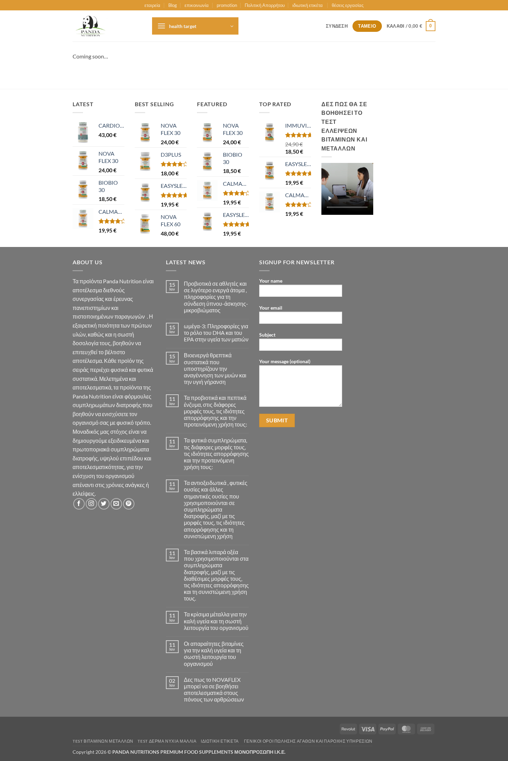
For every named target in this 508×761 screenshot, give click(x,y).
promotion (227, 5)
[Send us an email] (116, 504)
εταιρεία (152, 5)
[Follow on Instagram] (91, 504)
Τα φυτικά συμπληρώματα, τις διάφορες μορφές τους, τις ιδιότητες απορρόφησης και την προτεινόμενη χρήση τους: (216, 453)
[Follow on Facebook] (79, 504)
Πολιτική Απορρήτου (265, 5)
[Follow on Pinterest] (128, 504)
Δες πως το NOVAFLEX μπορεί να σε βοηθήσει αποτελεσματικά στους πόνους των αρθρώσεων (214, 689)
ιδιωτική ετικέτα (308, 5)
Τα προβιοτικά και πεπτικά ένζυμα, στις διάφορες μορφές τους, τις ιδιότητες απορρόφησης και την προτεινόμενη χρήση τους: (215, 411)
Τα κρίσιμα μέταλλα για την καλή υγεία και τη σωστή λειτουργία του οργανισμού (216, 621)
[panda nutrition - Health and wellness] (107, 26)
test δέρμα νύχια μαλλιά (167, 741)
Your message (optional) (284, 361)
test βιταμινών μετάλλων (103, 741)
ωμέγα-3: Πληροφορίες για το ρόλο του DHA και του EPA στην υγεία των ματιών (216, 332)
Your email (270, 308)
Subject (267, 335)
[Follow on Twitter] (104, 504)
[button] (195, 26)
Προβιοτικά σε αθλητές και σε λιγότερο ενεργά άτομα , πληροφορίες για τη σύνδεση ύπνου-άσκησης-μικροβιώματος (216, 296)
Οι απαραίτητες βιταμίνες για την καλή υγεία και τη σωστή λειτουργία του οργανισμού (214, 653)
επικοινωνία (197, 5)
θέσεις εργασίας (348, 5)
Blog (172, 5)
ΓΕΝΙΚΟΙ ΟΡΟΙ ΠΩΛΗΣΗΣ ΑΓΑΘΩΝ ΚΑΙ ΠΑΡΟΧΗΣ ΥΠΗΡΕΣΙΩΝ (308, 741)
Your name (270, 281)
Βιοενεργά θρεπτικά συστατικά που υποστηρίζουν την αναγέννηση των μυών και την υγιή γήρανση (215, 368)
